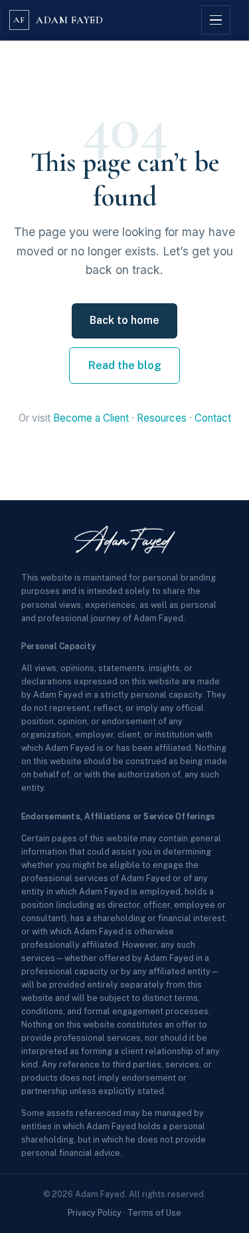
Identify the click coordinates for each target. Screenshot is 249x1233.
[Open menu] (215, 20)
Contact (213, 418)
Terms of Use (154, 1213)
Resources (162, 418)
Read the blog (124, 365)
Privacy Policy (95, 1213)
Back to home (124, 320)
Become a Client (91, 418)
